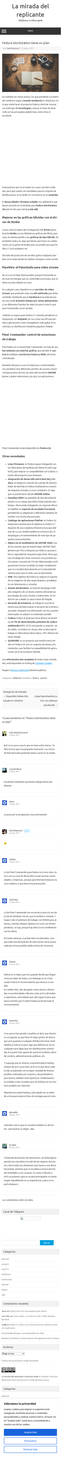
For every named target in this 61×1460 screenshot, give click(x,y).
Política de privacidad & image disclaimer (20, 1361)
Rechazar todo (30, 1449)
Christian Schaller (43, 663)
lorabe (12, 1145)
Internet (5, 1284)
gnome (43, 678)
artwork (5, 1264)
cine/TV (5, 1269)
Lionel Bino (15, 769)
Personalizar (30, 1441)
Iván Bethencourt (18, 732)
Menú (30, 31)
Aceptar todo (30, 1432)
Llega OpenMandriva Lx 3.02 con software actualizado (46, 700)
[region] (30, 1427)
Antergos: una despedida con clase (28, 1333)
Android (5, 1259)
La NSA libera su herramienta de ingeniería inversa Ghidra (33, 1338)
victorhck (6, 1333)
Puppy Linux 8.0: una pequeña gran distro (28, 1311)
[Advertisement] (30, 151)
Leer (3, 1295)
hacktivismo (7, 1279)
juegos (4, 1289)
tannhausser (13, 48)
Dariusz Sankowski (20, 670)
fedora (36, 678)
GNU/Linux (17, 678)
